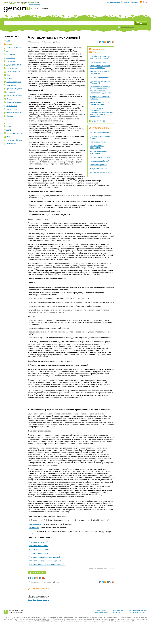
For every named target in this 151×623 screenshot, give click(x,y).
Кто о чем (116, 612)
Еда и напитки (11, 68)
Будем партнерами (100, 612)
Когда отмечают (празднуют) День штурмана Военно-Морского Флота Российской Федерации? (101, 112)
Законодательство (13, 71)
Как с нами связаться (137, 612)
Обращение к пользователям (121, 621)
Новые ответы (11, 109)
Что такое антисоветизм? (100, 157)
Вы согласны (118, 610)
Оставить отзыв (37, 573)
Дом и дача (10, 61)
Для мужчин (10, 58)
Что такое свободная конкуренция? (98, 152)
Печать (58, 42)
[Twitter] (102, 42)
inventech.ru (34, 528)
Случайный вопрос (127, 27)
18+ (146, 2)
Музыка (9, 99)
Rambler (39, 600)
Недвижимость (11, 106)
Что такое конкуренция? (39, 553)
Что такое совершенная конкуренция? (44, 557)
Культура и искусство (14, 89)
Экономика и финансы (14, 140)
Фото (8, 137)
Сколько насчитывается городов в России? (100, 67)
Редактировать (34, 42)
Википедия (46, 600)
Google (30, 600)
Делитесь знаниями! (40, 8)
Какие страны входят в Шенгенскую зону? (99, 103)
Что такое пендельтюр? (99, 77)
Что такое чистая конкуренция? (97, 147)
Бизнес (9, 44)
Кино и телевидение (13, 82)
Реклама (134, 2)
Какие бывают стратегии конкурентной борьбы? (100, 57)
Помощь (126, 2)
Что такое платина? (98, 142)
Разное (9, 119)
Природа (9, 116)
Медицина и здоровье (14, 95)
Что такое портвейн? (98, 165)
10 (104, 121)
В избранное (47, 42)
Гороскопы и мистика (13, 47)
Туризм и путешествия (14, 133)
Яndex (34, 600)
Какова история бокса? (99, 161)
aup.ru (31, 531)
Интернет (9, 78)
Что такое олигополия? (38, 542)
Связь (8, 126)
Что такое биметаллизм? (100, 172)
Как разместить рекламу (138, 610)
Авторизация (115, 2)
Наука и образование (13, 102)
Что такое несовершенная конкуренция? (45, 561)
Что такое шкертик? (98, 62)
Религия (9, 123)
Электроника (11, 143)
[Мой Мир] (107, 42)
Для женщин (10, 54)
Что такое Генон (99, 610)
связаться (24, 619)
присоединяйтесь (34, 4)
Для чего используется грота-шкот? (99, 72)
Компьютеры (11, 85)
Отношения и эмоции (13, 113)
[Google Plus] (112, 42)
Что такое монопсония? (99, 132)
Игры (8, 75)
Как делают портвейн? (99, 169)
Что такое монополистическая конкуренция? (47, 565)
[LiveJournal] (110, 42)
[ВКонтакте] (100, 42)
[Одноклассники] (105, 42)
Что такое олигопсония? (39, 549)
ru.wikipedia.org (35, 524)
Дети (8, 51)
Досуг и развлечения (13, 65)
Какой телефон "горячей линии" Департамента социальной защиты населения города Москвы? (101, 90)
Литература (10, 92)
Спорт (8, 130)
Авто (8, 41)
